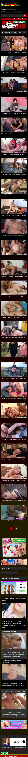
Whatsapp (24, 18)
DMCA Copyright (14, 747)
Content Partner (6, 747)
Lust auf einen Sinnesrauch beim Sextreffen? (14, 687)
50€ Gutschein (17, 18)
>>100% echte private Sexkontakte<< (14, 756)
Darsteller (10, 18)
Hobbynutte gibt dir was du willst (10, 598)
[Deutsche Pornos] (11, 5)
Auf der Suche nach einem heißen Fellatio (13, 658)
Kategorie (4, 18)
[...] (19, 623)
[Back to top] (23, 752)
